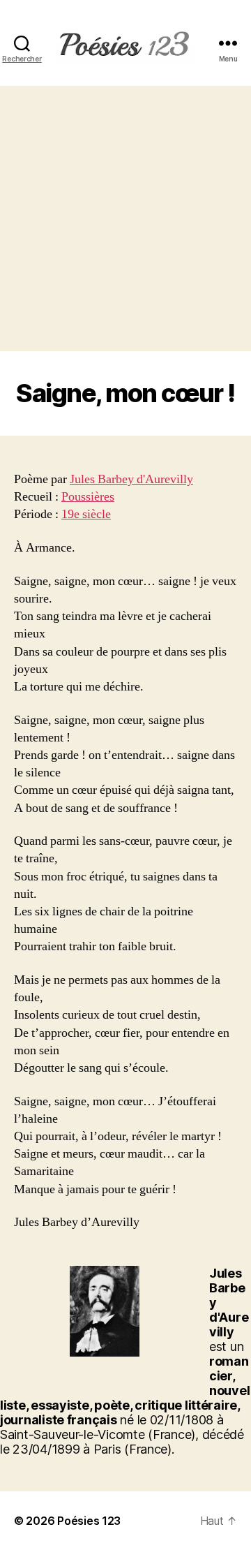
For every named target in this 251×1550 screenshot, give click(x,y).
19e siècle (86, 514)
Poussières (87, 497)
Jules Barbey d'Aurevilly (131, 479)
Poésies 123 (89, 1521)
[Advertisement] (125, 218)
